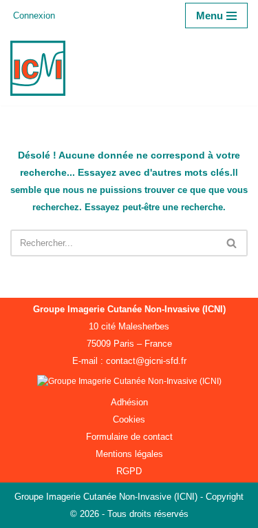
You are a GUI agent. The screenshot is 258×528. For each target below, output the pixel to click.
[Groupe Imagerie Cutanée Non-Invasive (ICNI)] (41, 68)
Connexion (34, 15)
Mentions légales (129, 454)
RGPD (129, 471)
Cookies (129, 419)
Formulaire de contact (129, 436)
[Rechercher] (232, 243)
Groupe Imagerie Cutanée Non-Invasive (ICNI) (107, 496)
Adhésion (129, 402)
